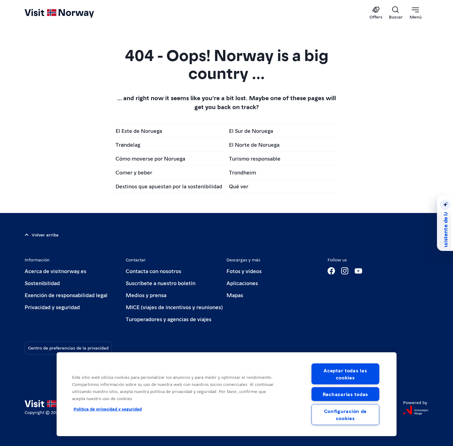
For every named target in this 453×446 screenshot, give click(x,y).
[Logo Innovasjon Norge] (415, 410)
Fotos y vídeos (244, 270)
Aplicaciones (242, 282)
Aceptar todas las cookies (345, 374)
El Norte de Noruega (254, 144)
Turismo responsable (254, 158)
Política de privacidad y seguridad (108, 408)
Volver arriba (45, 234)
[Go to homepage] (69, 13)
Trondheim (242, 172)
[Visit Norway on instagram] (345, 271)
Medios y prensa (146, 294)
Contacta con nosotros (153, 270)
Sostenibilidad (42, 282)
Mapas (234, 294)
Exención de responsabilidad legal (66, 294)
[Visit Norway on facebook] (331, 271)
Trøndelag (128, 144)
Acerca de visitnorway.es (55, 270)
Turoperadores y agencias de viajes (168, 318)
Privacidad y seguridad (52, 306)
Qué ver (238, 186)
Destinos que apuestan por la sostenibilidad (169, 186)
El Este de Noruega (139, 130)
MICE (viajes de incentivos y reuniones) (174, 306)
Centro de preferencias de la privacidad (68, 347)
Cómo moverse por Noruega (150, 158)
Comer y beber (134, 172)
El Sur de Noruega (251, 130)
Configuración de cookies (345, 414)
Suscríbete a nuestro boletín (160, 282)
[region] (227, 394)
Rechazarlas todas (345, 394)
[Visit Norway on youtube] (358, 271)
